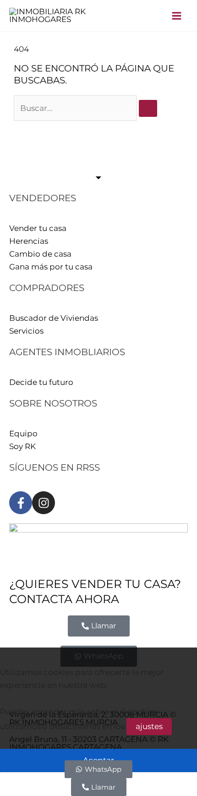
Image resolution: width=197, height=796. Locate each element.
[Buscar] (148, 108)
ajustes (149, 726)
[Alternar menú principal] (177, 16)
